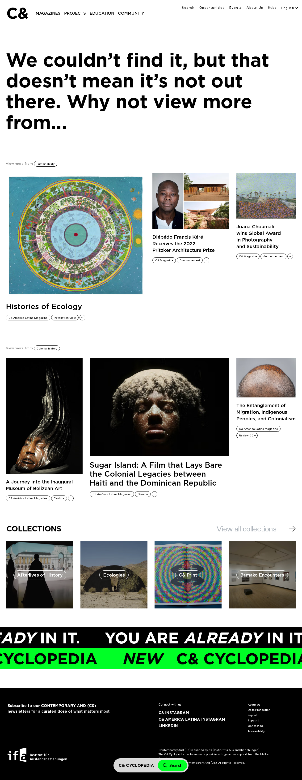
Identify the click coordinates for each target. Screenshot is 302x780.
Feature (59, 498)
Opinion (143, 494)
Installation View (65, 317)
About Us (255, 8)
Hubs (272, 8)
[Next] (292, 529)
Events (235, 8)
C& (17, 13)
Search (188, 8)
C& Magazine (164, 260)
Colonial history (47, 348)
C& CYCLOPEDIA (199, 658)
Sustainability (46, 164)
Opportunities (212, 8)
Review (243, 435)
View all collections (246, 529)
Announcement (190, 260)
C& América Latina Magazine (27, 317)
